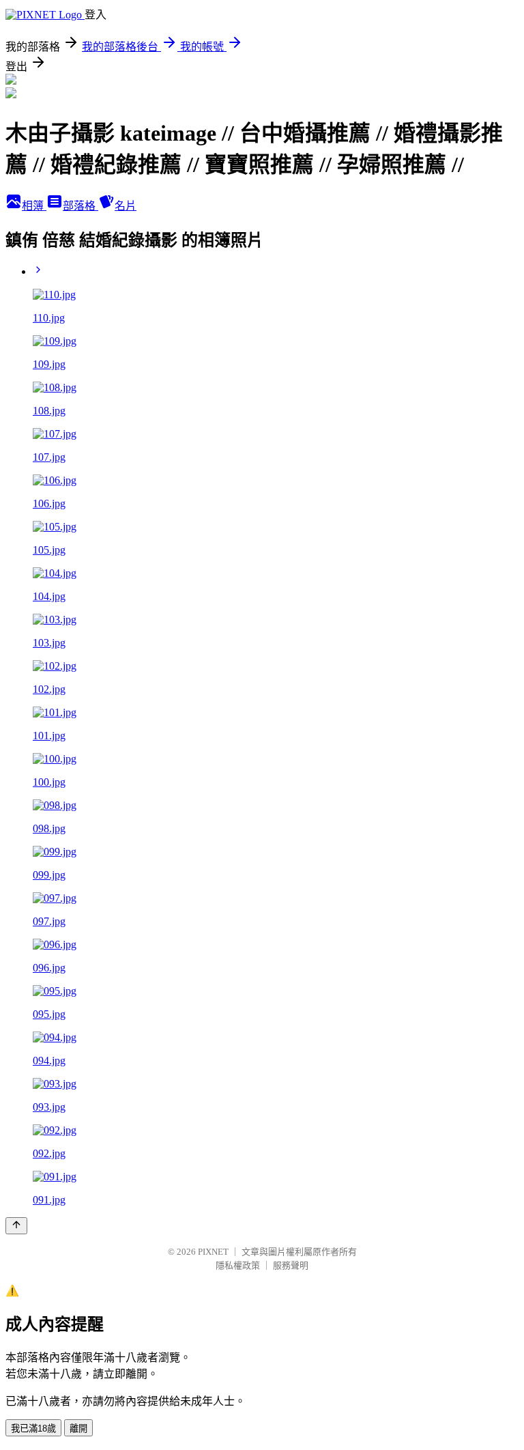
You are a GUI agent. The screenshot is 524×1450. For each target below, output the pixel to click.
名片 (125, 206)
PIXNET (213, 1252)
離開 (78, 1428)
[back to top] (16, 1225)
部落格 (80, 206)
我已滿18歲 (33, 1428)
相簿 (34, 206)
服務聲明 (290, 1265)
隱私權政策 (238, 1265)
